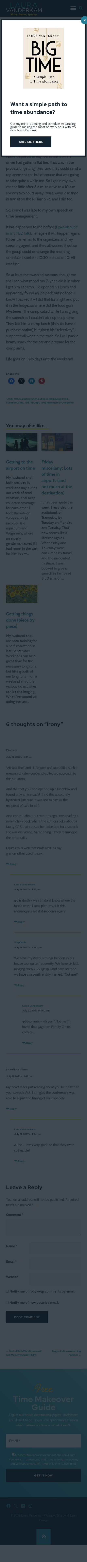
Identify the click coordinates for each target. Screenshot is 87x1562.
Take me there (30, 142)
